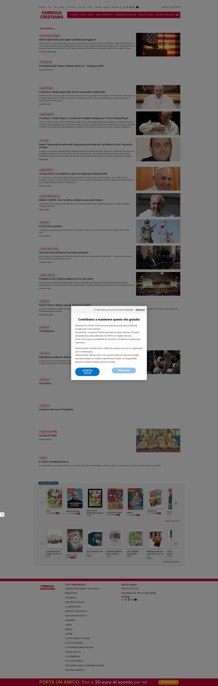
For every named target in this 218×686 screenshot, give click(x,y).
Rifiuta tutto (124, 370)
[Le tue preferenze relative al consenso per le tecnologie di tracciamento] (2, 514)
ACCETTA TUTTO (87, 371)
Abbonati (140, 309)
